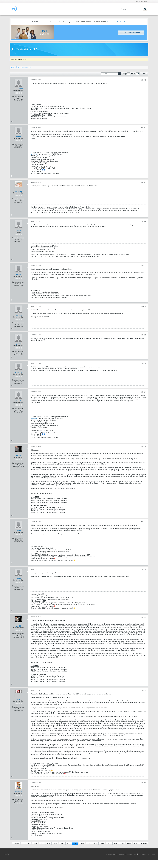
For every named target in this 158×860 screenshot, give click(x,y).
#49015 (143, 447)
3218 (41, 843)
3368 (115, 843)
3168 (35, 843)
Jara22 (18, 274)
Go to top (152, 854)
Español (6, 854)
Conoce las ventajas (131, 32)
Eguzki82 (18, 315)
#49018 (143, 617)
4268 (129, 843)
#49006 (143, 80)
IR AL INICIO (142, 854)
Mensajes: (17, 100)
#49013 (143, 363)
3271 (95, 843)
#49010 (143, 265)
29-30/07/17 (34, 154)
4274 (135, 843)
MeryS (18, 136)
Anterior (16, 843)
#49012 (143, 335)
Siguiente (144, 843)
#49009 (143, 221)
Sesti (18, 699)
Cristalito (18, 230)
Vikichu (18, 530)
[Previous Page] (137, 74)
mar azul (18, 191)
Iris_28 (18, 455)
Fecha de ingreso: (18, 96)
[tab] (14, 67)
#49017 (143, 569)
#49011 (143, 306)
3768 (122, 843)
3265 (55, 843)
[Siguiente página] (138, 74)
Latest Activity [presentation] (26, 67)
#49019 (143, 690)
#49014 (143, 392)
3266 (62, 843)
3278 (102, 843)
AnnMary (18, 372)
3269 (82, 843)
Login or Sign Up (140, 1)
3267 (68, 843)
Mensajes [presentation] (15, 67)
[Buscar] (145, 9)
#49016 (143, 522)
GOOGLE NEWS (131, 854)
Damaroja (18, 792)
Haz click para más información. (117, 22)
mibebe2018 (18, 89)
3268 (75, 843)
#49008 (143, 182)
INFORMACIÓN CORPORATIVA (115, 854)
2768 (28, 843)
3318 (108, 843)
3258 (48, 843)
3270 (88, 843)
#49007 (143, 128)
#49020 (143, 783)
